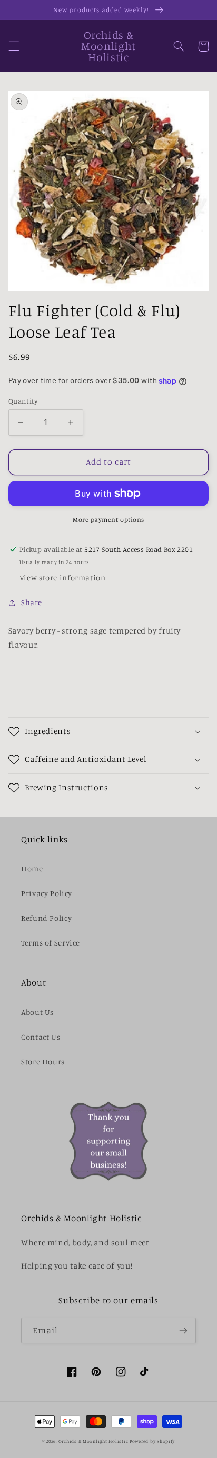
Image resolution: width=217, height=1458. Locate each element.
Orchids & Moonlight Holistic (93, 1441)
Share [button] (31, 602)
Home (32, 868)
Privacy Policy (46, 893)
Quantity (22, 401)
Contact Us (40, 1036)
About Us (37, 1012)
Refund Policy (46, 917)
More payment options (108, 520)
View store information (62, 577)
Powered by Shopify (152, 1441)
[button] (14, 46)
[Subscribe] (183, 1330)
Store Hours (43, 1061)
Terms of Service (50, 942)
